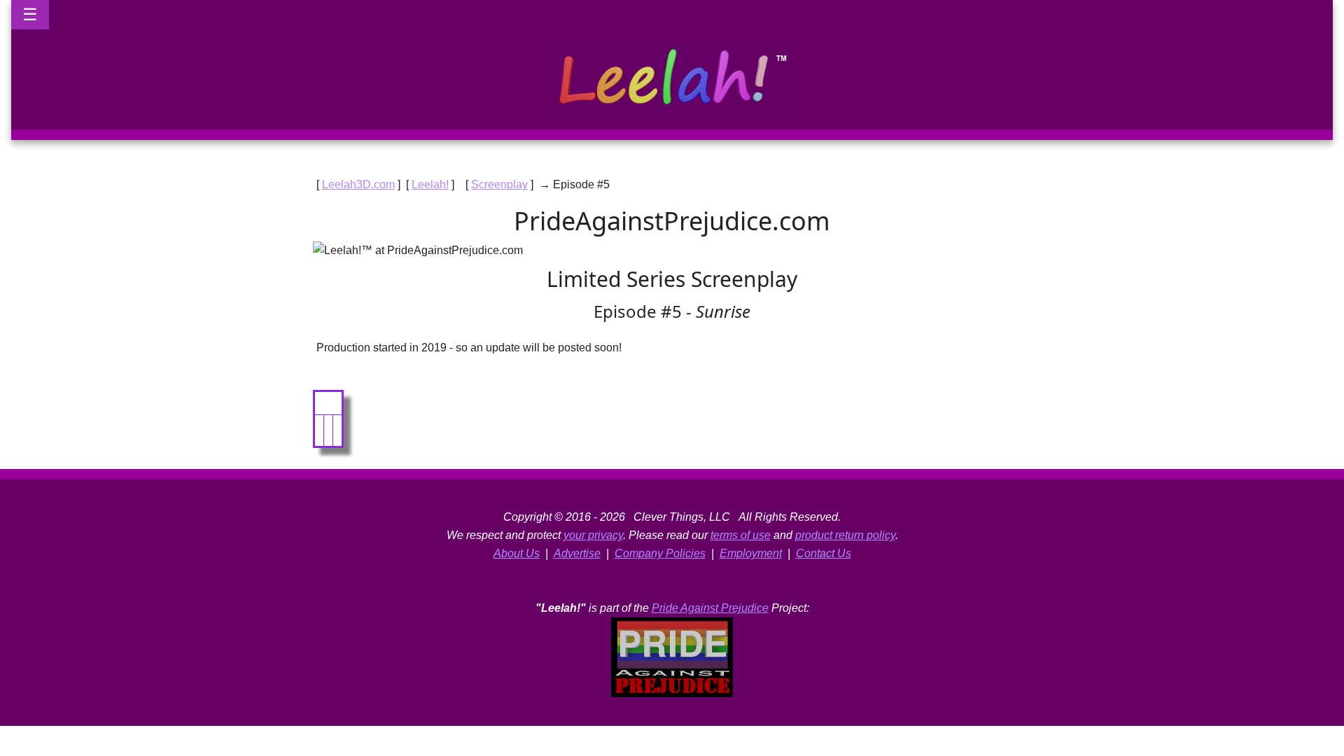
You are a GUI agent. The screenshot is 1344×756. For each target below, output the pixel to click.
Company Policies (660, 553)
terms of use (740, 535)
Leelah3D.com (358, 184)
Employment (751, 553)
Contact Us (823, 553)
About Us (516, 553)
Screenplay (499, 184)
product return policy (845, 535)
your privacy (593, 535)
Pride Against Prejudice (710, 608)
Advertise (577, 553)
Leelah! (430, 184)
